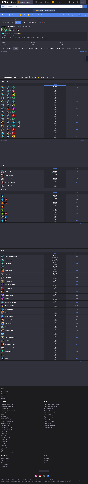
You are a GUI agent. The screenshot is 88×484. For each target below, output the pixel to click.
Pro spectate (57, 15)
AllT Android (47, 408)
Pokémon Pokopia (6, 421)
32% (25, 22)
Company (3, 394)
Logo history (4, 398)
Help (2, 462)
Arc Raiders (4, 425)
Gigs (2, 450)
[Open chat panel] (86, 58)
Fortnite (3, 431)
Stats (64, 15)
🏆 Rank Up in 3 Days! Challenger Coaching (42, 10)
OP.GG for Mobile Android (51, 404)
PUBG (2, 415)
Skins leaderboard (37, 15)
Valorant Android (48, 413)
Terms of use (4, 460)
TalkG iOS (46, 423)
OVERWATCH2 (5, 419)
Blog (2, 396)
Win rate (76, 84)
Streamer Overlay (6, 452)
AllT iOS (46, 410)
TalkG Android (48, 421)
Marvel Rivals (4, 423)
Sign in (83, 2)
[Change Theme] (73, 2)
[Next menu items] (79, 15)
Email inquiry (4, 464)
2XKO (2, 435)
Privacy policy (5, 458)
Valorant (3, 413)
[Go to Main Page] (5, 2)
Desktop (3, 439)
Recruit (46, 462)
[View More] (64, 2)
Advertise (46, 460)
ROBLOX (3, 417)
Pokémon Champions (7, 410)
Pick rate (55, 84)
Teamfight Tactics (6, 406)
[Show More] (69, 2)
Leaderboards (47, 15)
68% (19, 22)
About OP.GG (4, 392)
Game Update (72, 15)
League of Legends (25, 2)
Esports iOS (47, 427)
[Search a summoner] (79, 6)
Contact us (4, 466)
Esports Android (48, 425)
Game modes (16, 15)
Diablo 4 (3, 433)
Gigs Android (47, 417)
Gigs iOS (46, 419)
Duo (2, 443)
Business (46, 458)
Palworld (3, 408)
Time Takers (4, 437)
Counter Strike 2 (5, 429)
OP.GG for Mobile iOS (49, 406)
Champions (5, 15)
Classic (26, 15)
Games (3, 441)
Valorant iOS (47, 415)
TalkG (2, 445)
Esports (3, 448)
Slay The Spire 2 (5, 427)
